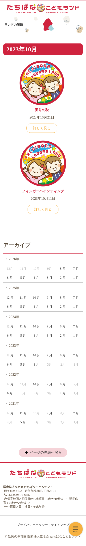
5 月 (23, 277)
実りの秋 (42, 110)
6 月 (10, 277)
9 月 (49, 297)
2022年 (14, 374)
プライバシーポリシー (32, 524)
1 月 (76, 277)
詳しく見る (42, 128)
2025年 (14, 288)
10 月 (36, 297)
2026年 (14, 259)
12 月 (9, 297)
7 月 (76, 268)
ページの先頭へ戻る (46, 452)
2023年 (14, 345)
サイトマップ (60, 524)
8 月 (62, 268)
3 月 (49, 277)
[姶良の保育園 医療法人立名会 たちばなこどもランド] (43, 8)
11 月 (23, 297)
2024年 (14, 317)
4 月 (36, 277)
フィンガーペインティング (43, 191)
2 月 (62, 277)
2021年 (14, 403)
